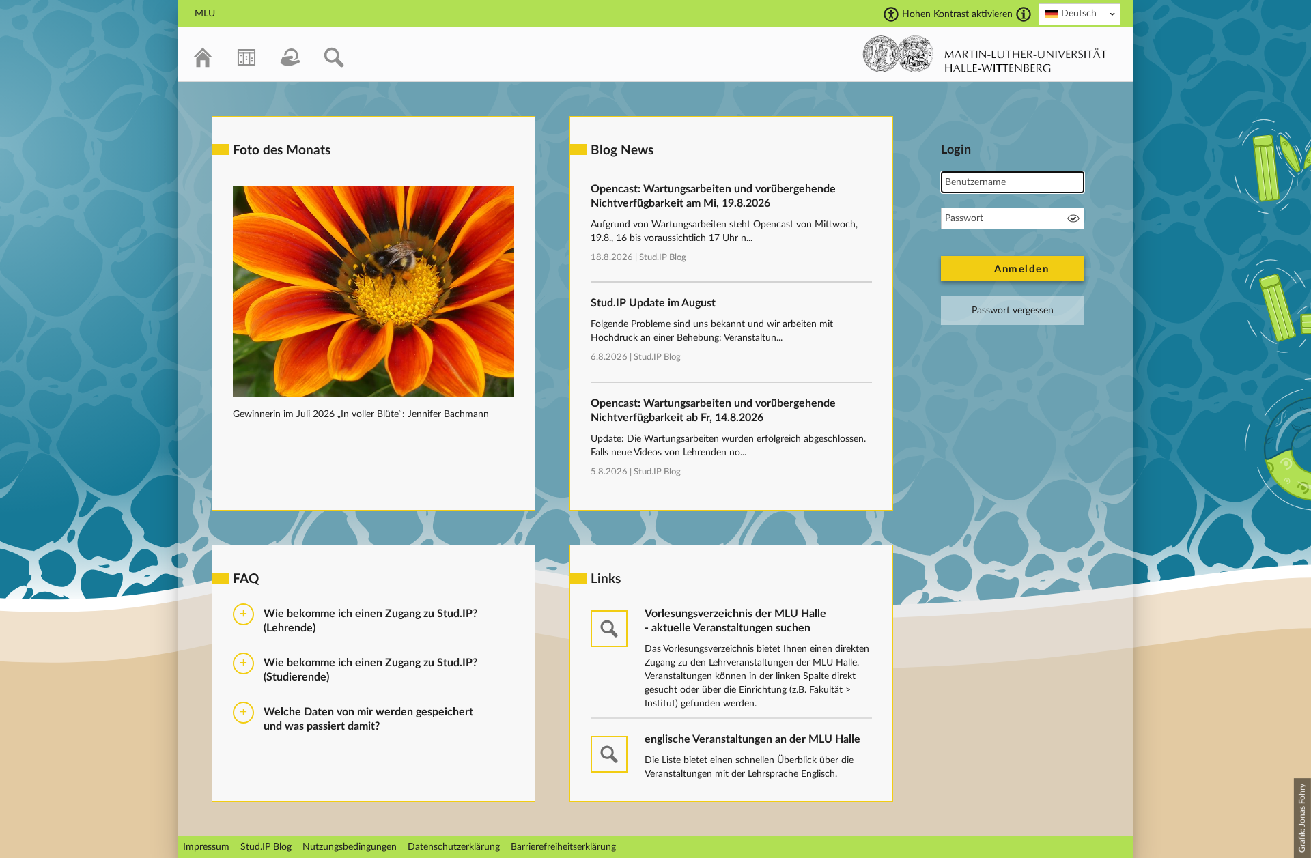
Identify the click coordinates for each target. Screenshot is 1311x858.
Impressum (206, 847)
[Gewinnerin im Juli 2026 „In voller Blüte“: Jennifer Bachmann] (373, 394)
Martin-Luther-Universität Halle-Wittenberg (985, 53)
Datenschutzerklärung (454, 847)
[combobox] (1079, 14)
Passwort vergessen (1013, 310)
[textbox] (1079, 13)
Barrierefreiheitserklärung (563, 847)
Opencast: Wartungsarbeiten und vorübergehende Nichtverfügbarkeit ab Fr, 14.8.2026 (713, 410)
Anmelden (1021, 269)
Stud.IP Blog (662, 257)
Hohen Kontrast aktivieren (957, 14)
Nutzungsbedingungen (349, 847)
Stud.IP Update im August (653, 303)
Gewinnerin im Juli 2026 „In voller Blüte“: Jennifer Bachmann (361, 414)
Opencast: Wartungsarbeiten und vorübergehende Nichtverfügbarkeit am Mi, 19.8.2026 (713, 196)
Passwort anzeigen (1073, 218)
